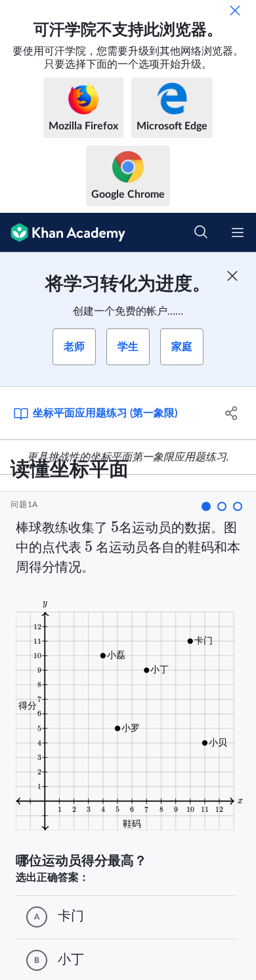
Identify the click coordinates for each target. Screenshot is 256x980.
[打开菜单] (237, 232)
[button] (206, 506)
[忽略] (234, 10)
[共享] (231, 413)
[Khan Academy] (62, 232)
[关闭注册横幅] (232, 276)
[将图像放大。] (131, 714)
